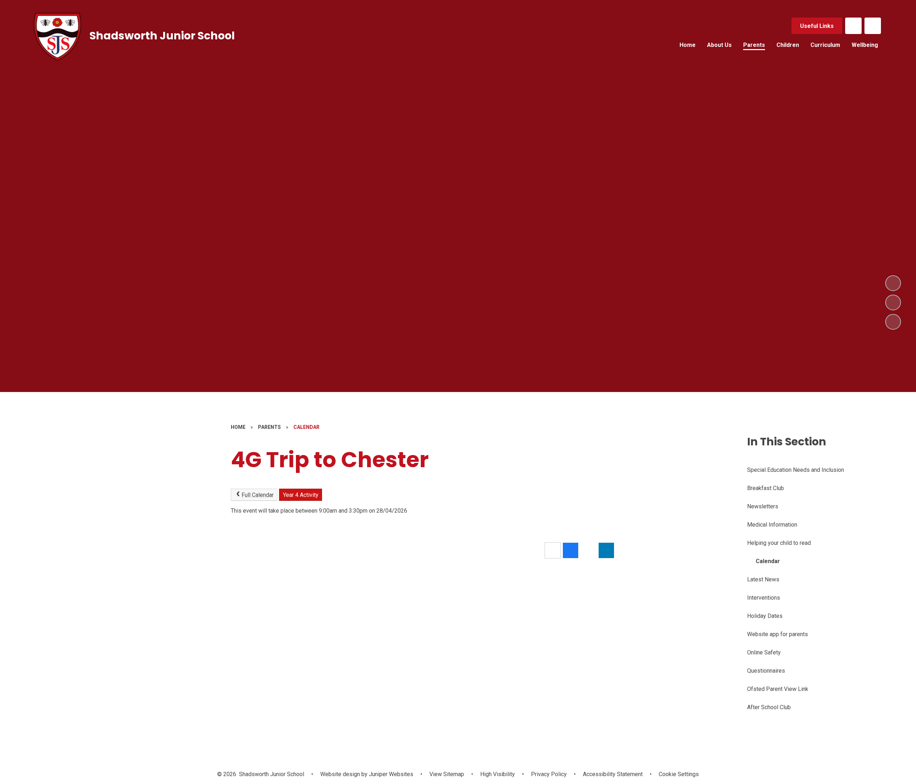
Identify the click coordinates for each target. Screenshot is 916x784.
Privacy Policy (549, 774)
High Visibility (497, 774)
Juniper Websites (390, 774)
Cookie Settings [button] (679, 774)
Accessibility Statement (613, 774)
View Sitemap (446, 774)
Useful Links (817, 26)
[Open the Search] (872, 26)
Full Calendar (258, 495)
